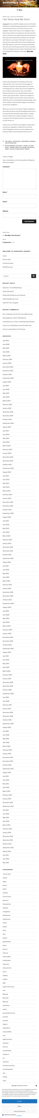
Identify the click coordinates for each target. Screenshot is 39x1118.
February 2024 (7, 449)
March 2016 (6, 746)
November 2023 (8, 461)
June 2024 (6, 434)
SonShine (19, 16)
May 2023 (6, 483)
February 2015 (7, 795)
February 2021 (7, 585)
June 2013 (6, 859)
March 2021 (6, 581)
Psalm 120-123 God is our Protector (14, 295)
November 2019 (8, 641)
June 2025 (6, 389)
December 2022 (8, 502)
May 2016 (6, 739)
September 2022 (8, 513)
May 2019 (6, 663)
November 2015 (8, 761)
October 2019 (7, 645)
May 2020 (6, 618)
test (4, 1073)
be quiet (19, 145)
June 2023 (6, 479)
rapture (5, 1024)
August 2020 (7, 607)
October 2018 (7, 690)
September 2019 (8, 648)
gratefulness (7, 942)
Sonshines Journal (28, 141)
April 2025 (6, 397)
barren (5, 885)
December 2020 (8, 592)
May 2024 (6, 438)
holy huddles (7, 956)
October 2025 (7, 374)
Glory (4, 930)
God (4, 934)
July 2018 (6, 697)
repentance (6, 1028)
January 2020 (7, 633)
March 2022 (6, 536)
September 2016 (8, 723)
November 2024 (8, 416)
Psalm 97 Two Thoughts (10, 303)
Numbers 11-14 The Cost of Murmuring (19, 314)
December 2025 (8, 367)
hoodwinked (7, 960)
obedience (6, 1005)
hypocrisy (16, 141)
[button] (36, 1086)
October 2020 (7, 600)
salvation (6, 1043)
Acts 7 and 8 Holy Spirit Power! (25, 322)
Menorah (6, 998)
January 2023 (7, 498)
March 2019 (6, 671)
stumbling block (8, 1069)
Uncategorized (11, 143)
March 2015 (6, 791)
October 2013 (7, 844)
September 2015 (8, 769)
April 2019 (6, 667)
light (4, 983)
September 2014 (8, 806)
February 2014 (7, 829)
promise (5, 1017)
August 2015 (7, 772)
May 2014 (6, 817)
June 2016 (6, 735)
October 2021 (7, 555)
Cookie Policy (18, 1115)
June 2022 (6, 524)
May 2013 (6, 862)
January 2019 (7, 678)
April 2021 (6, 577)
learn (25, 145)
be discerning (10, 145)
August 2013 (7, 851)
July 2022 (6, 521)
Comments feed (8, 263)
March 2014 (6, 825)
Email (5, 201)
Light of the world (8, 987)
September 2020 (8, 603)
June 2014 (6, 814)
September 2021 (8, 558)
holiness (8, 141)
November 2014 (8, 802)
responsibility (7, 1032)
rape (7, 147)
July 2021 (6, 566)
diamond (5, 900)
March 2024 (7, 446)
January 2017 (7, 709)
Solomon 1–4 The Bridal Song (12, 288)
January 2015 (7, 799)
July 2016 (6, 731)
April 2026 (6, 352)
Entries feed (7, 259)
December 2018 (8, 682)
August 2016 (7, 727)
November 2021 (8, 551)
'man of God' (7, 874)
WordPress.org (7, 267)
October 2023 (7, 464)
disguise (5, 908)
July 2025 (6, 386)
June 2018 (6, 701)
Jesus (4, 972)
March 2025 (7, 401)
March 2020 (7, 626)
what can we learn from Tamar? (17, 149)
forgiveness (6, 919)
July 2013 (6, 855)
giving (5, 926)
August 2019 (7, 652)
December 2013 (8, 836)
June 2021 (6, 570)
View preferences (19, 1111)
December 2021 (8, 547)
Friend (5, 923)
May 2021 (6, 573)
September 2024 (8, 423)
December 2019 (8, 637)
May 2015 (6, 784)
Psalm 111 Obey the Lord (10, 299)
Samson (5, 1047)
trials (4, 1080)
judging (5, 975)
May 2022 (6, 528)
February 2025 (7, 404)
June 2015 (6, 780)
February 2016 (7, 750)
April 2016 (6, 742)
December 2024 (8, 412)
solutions (6, 1062)
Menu (20, 10)
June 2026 (6, 344)
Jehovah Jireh (7, 968)
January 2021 (7, 588)
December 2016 (8, 712)
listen (31, 145)
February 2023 (7, 494)
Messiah (5, 1002)
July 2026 (6, 340)
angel (4, 881)
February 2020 (7, 630)
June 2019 (6, 660)
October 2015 (7, 765)
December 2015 (8, 757)
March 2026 (7, 356)
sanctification (7, 1050)
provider (5, 1020)
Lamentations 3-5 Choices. (16, 329)
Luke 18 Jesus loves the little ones (21, 325)
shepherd (6, 1054)
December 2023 (8, 457)
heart (4, 945)
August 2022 (7, 517)
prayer (5, 1009)
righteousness (7, 1039)
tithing (5, 1077)
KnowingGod (7, 318)
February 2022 (7, 540)
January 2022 (7, 543)
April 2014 (6, 821)
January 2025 (7, 408)
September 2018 (8, 693)
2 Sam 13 (6, 24)
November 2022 (8, 506)
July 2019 (6, 656)
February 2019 (7, 675)
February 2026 (7, 359)
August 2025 (7, 382)
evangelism (6, 911)
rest (4, 1035)
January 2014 (7, 832)
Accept (19, 1101)
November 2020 (8, 596)
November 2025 (8, 371)
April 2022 (6, 532)
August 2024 (7, 427)
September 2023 (8, 468)
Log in (5, 256)
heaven (5, 949)
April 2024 (6, 442)
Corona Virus (7, 896)
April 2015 (6, 787)
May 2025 (6, 393)
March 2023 (7, 491)
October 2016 (7, 720)
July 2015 (6, 776)
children (5, 893)
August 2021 (7, 562)
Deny (19, 1106)
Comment (6, 167)
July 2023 (6, 476)
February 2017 (7, 705)
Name (5, 192)
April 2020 (6, 622)
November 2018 (8, 686)
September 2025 (8, 378)
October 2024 (7, 419)
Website (5, 211)
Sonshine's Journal (17, 2)
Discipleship (7, 904)
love (4, 990)
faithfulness (7, 915)
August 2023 (7, 472)
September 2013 (8, 847)
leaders (5, 979)
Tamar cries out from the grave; (22, 147)
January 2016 (7, 754)
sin (4, 1058)
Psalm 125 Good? (8, 291)
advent (5, 878)
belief (4, 889)
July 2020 (6, 611)
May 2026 (6, 348)
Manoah (5, 994)
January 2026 (7, 363)
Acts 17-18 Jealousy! (19, 318)
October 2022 (7, 510)
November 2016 (8, 716)
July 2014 (6, 810)
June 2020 (6, 615)
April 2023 (6, 487)
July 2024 (6, 431)
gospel (5, 938)
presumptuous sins (9, 1013)
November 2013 (8, 840)
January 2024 (7, 453)
